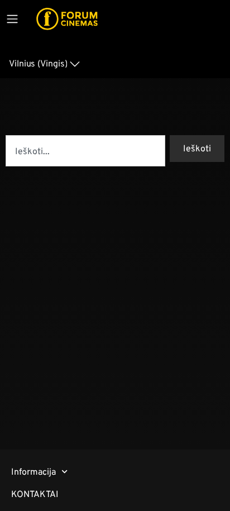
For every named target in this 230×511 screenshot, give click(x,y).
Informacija (33, 471)
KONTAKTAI (35, 494)
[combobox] (85, 150)
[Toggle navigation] (12, 19)
